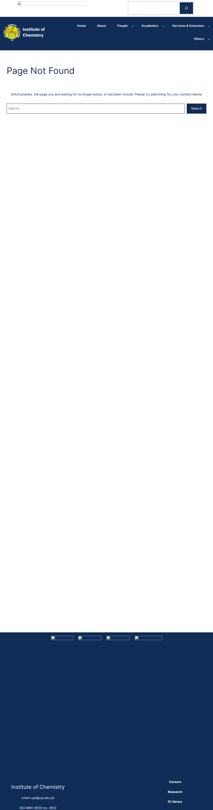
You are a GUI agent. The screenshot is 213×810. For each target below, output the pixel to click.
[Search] (186, 8)
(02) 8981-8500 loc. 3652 (37, 808)
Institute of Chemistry (38, 787)
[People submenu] (133, 26)
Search (196, 108)
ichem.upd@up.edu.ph (37, 798)
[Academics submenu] (163, 26)
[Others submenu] (209, 39)
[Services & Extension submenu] (209, 26)
